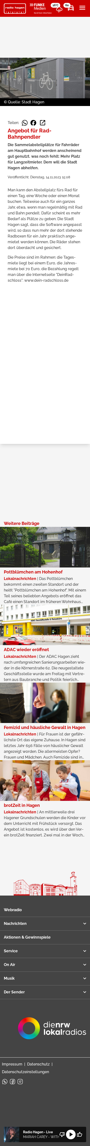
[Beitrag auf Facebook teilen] (33, 123)
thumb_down (62, 1134)
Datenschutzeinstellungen (25, 1072)
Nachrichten (15, 923)
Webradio (13, 910)
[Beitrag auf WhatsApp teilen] (25, 123)
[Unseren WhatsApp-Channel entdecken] (5, 1081)
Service (11, 951)
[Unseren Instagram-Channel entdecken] (20, 1081)
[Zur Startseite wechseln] (15, 8)
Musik (9, 978)
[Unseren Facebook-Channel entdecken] (12, 1081)
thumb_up (79, 1134)
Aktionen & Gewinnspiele (27, 937)
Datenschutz (38, 1064)
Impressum (12, 1064)
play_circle (71, 1134)
